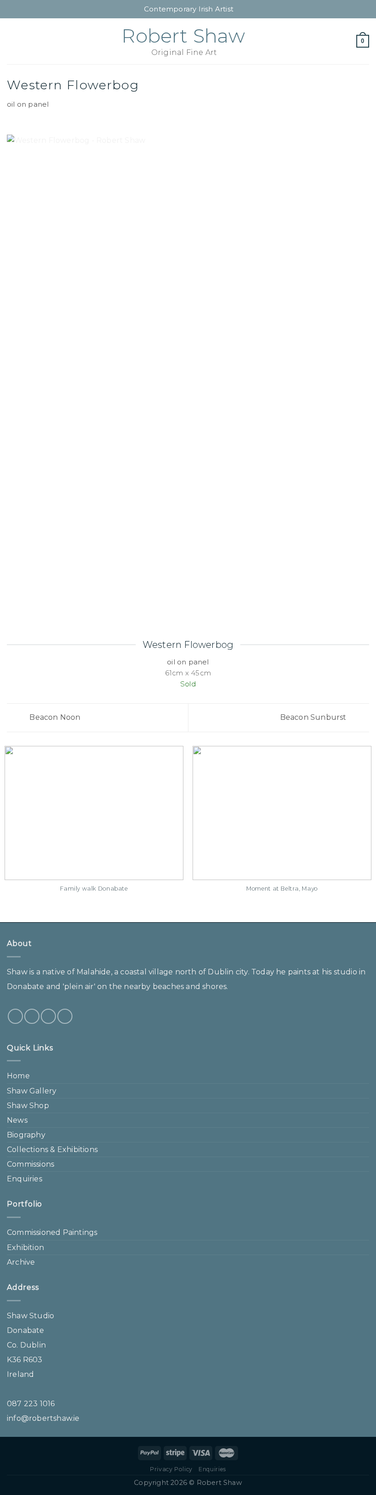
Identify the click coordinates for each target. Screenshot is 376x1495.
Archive (21, 1262)
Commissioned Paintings (52, 1232)
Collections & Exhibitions (52, 1149)
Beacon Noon (54, 717)
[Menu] (12, 41)
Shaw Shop (28, 1105)
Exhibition (25, 1247)
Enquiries (24, 1178)
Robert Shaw (183, 35)
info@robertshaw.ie (43, 1418)
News (17, 1120)
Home (18, 1075)
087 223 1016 (31, 1403)
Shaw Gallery (31, 1091)
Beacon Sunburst (314, 717)
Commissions (30, 1164)
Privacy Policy (171, 1469)
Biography (26, 1135)
